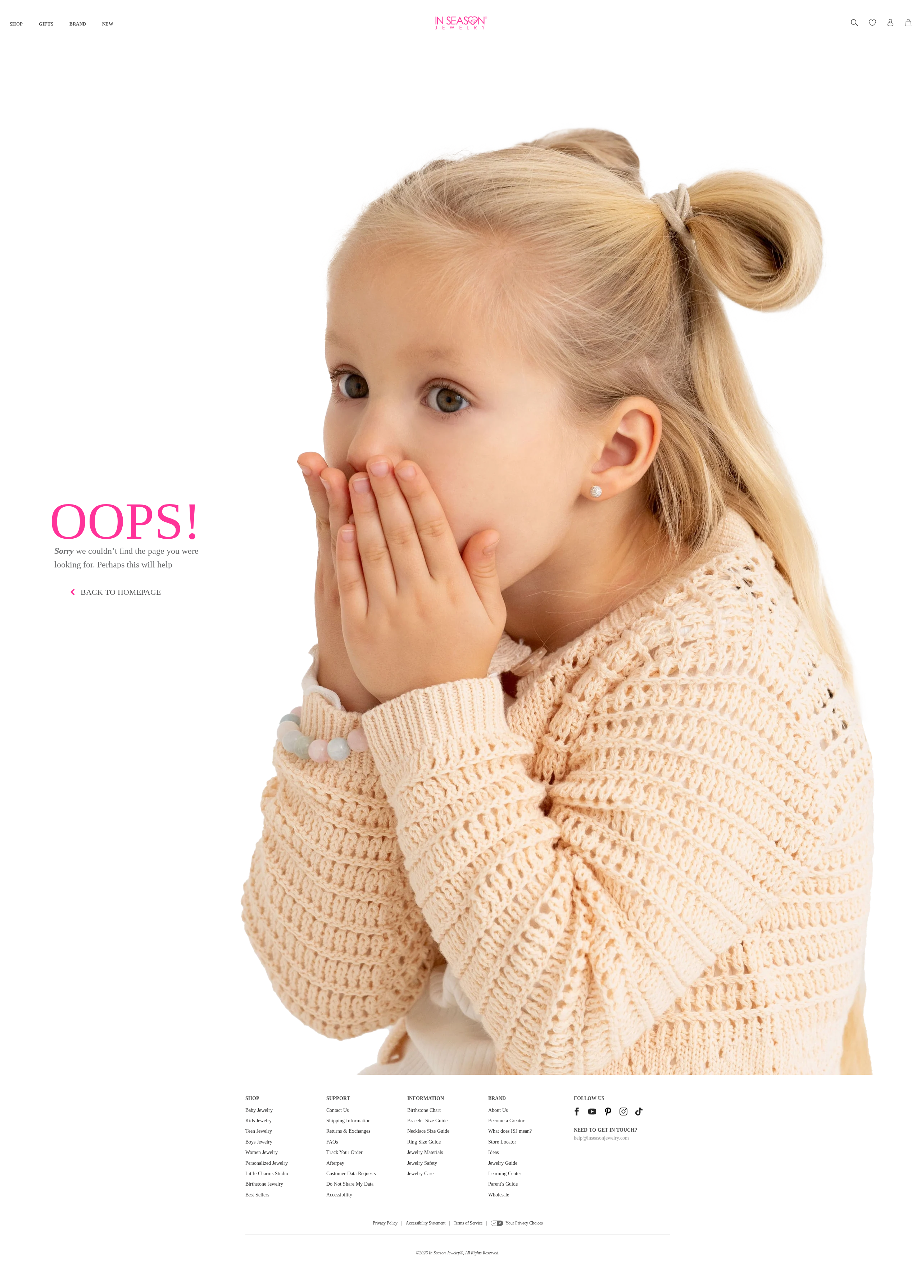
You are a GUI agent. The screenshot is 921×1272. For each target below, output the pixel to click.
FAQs (332, 1142)
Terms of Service (468, 1223)
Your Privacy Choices (524, 1223)
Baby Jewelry (259, 1110)
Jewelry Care (420, 1173)
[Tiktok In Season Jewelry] (639, 1112)
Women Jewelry (261, 1152)
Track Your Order (344, 1152)
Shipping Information (348, 1120)
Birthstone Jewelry (264, 1184)
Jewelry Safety (422, 1163)
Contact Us (337, 1110)
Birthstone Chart (424, 1110)
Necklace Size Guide (428, 1131)
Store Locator (502, 1142)
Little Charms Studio (266, 1173)
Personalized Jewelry (266, 1163)
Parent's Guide (503, 1184)
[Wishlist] (873, 22)
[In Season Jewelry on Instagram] (623, 1112)
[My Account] (890, 22)
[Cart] (909, 22)
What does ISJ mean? (510, 1131)
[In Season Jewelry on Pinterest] (608, 1112)
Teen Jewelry (258, 1131)
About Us (498, 1110)
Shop (16, 24)
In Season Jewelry (444, 1252)
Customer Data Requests (351, 1173)
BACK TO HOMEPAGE (121, 592)
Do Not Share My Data (349, 1184)
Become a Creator (506, 1120)
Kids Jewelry (258, 1120)
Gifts (46, 24)
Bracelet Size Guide (427, 1120)
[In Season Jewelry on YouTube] (592, 1112)
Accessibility (339, 1195)
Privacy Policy (385, 1223)
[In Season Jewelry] (460, 23)
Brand (77, 24)
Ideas (493, 1152)
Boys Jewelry (258, 1142)
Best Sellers (257, 1195)
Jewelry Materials (425, 1152)
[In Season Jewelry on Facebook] (577, 1112)
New (108, 24)
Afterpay (335, 1163)
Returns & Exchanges (348, 1131)
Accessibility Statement (425, 1223)
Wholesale (498, 1195)
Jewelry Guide (502, 1163)
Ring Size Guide (424, 1142)
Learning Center (504, 1173)
